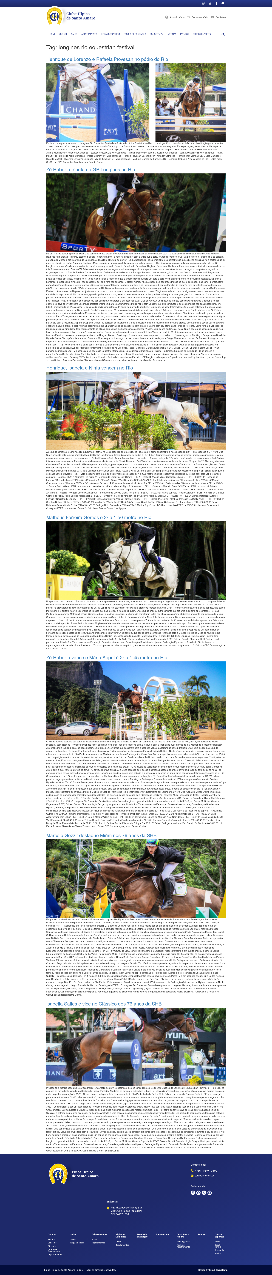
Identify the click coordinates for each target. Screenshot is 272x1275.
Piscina (218, 1253)
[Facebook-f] (216, 3)
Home (52, 34)
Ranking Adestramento (183, 1246)
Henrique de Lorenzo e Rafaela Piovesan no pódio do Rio (107, 59)
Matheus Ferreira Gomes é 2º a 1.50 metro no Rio (98, 517)
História (51, 1239)
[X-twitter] (204, 1193)
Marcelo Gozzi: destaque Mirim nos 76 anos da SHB (101, 835)
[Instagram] (210, 3)
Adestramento (89, 34)
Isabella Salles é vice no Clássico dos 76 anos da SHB (104, 1003)
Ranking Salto (183, 1241)
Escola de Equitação (135, 34)
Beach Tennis (218, 1246)
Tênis (217, 1241)
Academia (219, 1250)
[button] (223, 34)
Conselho (52, 1243)
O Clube (63, 34)
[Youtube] (223, 3)
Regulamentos (77, 1243)
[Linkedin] (209, 1193)
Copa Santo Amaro (183, 1235)
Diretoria (52, 1246)
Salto (74, 34)
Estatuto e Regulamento (54, 1250)
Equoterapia (157, 34)
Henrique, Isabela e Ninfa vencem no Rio (89, 367)
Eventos (184, 34)
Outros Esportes (202, 34)
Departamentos (55, 1254)
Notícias (171, 34)
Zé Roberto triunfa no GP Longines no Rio (90, 169)
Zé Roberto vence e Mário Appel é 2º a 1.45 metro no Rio (106, 657)
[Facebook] (198, 1193)
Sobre (73, 1239)
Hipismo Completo (110, 34)
